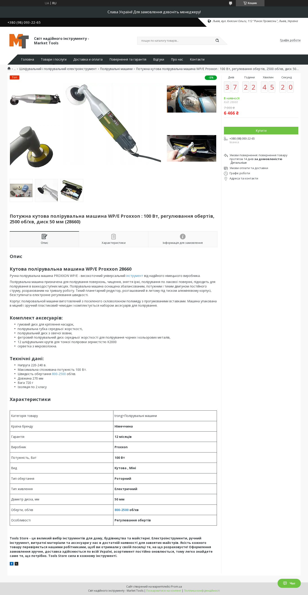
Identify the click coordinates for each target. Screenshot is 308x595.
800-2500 (59, 374)
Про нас (177, 59)
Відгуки (158, 59)
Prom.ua (176, 586)
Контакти (197, 59)
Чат (292, 583)
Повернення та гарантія (127, 59)
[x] (16, 564)
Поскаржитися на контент (163, 591)
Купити (261, 130)
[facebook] (12, 564)
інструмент (134, 276)
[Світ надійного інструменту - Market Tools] (18, 40)
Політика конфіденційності (202, 591)
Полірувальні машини (116, 69)
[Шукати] (217, 41)
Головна (27, 59)
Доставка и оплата (88, 59)
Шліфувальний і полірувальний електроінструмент (58, 69)
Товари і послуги (54, 59)
